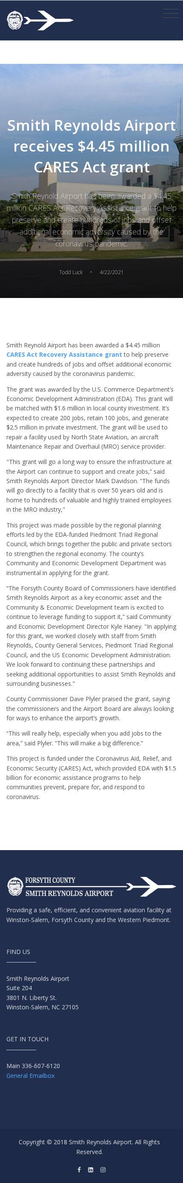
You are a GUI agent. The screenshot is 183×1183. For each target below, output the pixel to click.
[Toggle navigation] (171, 13)
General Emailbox (30, 1075)
